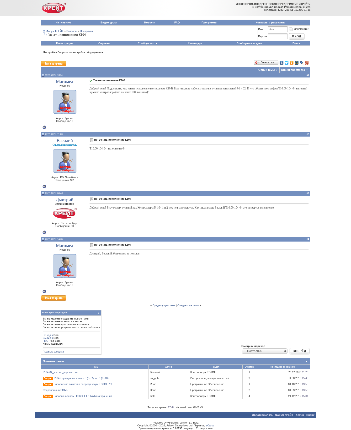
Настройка (86, 31)
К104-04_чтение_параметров (60, 372)
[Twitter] (286, 63)
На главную (63, 22)
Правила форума (53, 351)
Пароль (262, 36)
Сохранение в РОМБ (55, 390)
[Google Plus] (306, 63)
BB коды (48, 335)
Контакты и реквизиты (270, 22)
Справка (104, 43)
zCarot (210, 425)
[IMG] (46, 340)
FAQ (177, 22)
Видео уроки (109, 22)
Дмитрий (64, 199)
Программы (209, 22)
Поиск (296, 43)
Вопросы (71, 31)
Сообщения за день (249, 43)
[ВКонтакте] (281, 63)
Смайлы (48, 337)
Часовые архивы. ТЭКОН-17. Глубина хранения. (83, 396)
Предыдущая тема (164, 305)
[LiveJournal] (301, 63)
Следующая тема (188, 305)
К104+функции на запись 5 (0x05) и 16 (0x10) (81, 378)
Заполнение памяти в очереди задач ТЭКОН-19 (83, 384)
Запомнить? (301, 29)
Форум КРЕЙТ (55, 31)
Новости (149, 22)
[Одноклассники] (291, 63)
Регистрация (64, 43)
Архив (300, 414)
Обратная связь (262, 414)
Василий (65, 140)
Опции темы (266, 69)
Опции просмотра (293, 69)
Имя (260, 29)
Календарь (195, 43)
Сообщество (146, 43)
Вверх (310, 414)
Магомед (64, 81)
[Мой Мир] (296, 63)
